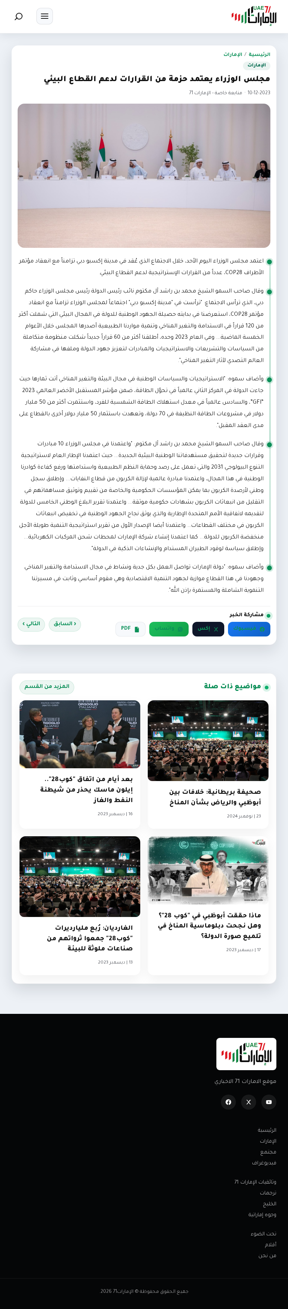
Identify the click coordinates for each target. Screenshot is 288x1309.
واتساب (164, 629)
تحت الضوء (263, 1234)
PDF (126, 629)
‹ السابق (65, 624)
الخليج (269, 1204)
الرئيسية (259, 55)
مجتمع (268, 1152)
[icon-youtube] (268, 1102)
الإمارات (233, 55)
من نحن (267, 1256)
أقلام (270, 1245)
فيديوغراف (264, 1163)
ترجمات (268, 1193)
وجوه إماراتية (262, 1215)
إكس (204, 629)
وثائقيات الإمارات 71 (255, 1182)
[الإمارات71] (253, 16)
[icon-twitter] (248, 1102)
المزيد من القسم (46, 687)
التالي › (31, 624)
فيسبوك (244, 629)
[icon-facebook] (228, 1102)
